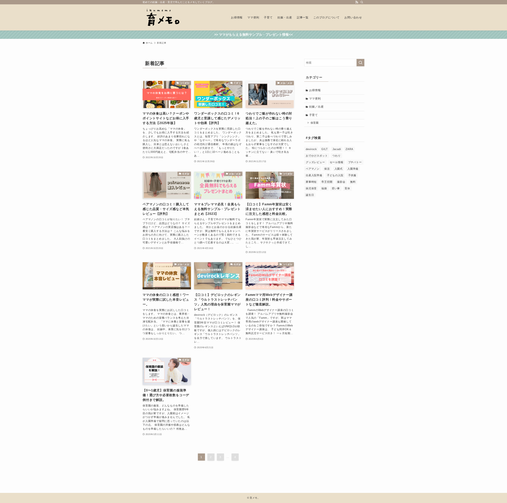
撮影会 (341, 181)
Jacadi (337, 149)
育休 (347, 188)
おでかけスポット (317, 155)
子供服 (352, 175)
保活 (327, 168)
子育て (313, 115)
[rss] (356, 2)
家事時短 (311, 181)
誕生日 (310, 194)
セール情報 (336, 162)
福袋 (324, 188)
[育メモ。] (163, 17)
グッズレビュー (315, 162)
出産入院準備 (314, 175)
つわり (336, 155)
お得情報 (315, 90)
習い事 (336, 188)
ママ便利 (315, 98)
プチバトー (355, 162)
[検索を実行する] (360, 62)
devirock (311, 149)
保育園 (315, 122)
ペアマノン (312, 168)
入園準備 (352, 168)
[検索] (361, 2)
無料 (353, 181)
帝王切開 (326, 181)
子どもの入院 (335, 175)
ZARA (349, 149)
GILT (324, 149)
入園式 (339, 168)
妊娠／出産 (316, 106)
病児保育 (311, 188)
